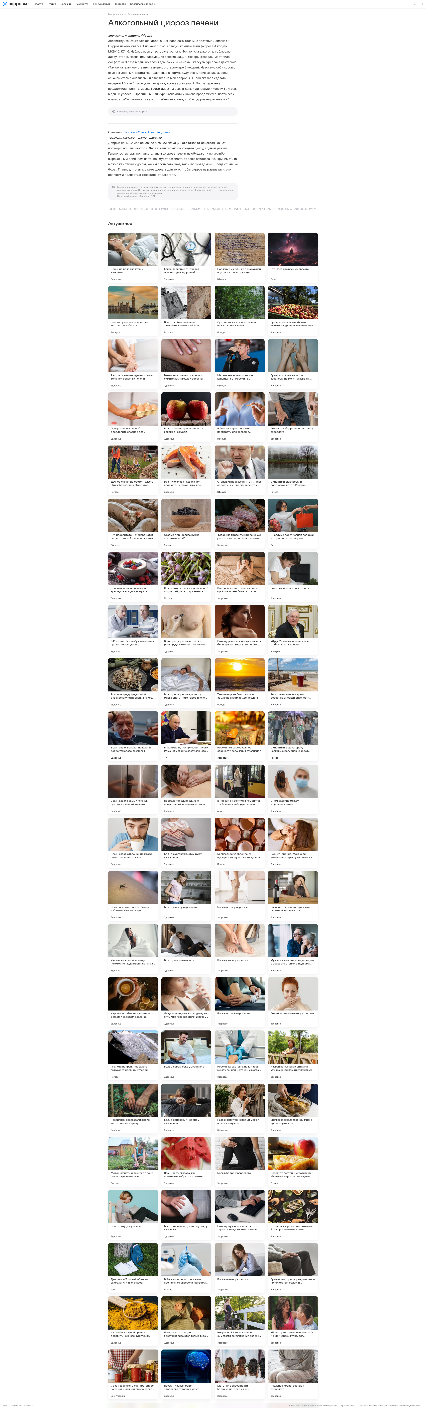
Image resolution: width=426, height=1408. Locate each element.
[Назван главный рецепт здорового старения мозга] (186, 1374)
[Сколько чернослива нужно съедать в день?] (186, 524)
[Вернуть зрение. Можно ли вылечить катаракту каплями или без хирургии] (293, 843)
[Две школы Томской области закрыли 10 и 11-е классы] (133, 1268)
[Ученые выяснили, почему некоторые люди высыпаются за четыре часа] (133, 949)
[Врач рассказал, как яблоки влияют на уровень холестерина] (293, 311)
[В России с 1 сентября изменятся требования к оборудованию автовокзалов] (240, 789)
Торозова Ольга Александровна (146, 132)
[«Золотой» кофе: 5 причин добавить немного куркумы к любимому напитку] (133, 1321)
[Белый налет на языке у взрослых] (293, 1002)
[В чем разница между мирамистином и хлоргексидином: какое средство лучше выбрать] (293, 789)
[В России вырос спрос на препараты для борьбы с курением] (240, 417)
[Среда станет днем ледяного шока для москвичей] (240, 311)
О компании (15, 1405)
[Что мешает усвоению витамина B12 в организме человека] (293, 1215)
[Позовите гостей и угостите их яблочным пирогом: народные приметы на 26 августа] (293, 1162)
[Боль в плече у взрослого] (240, 1268)
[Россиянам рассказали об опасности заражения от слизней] (240, 736)
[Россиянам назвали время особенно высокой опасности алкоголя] (293, 683)
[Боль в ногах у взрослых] (240, 896)
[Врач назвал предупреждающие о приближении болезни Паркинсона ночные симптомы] (293, 1268)
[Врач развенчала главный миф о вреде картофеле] (293, 1108)
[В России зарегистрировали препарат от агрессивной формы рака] (186, 1268)
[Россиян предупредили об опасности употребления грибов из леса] (133, 683)
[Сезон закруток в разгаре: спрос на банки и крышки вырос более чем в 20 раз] (133, 1374)
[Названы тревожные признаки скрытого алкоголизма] (293, 896)
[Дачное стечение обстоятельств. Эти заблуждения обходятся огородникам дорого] (133, 470)
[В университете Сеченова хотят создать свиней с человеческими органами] (133, 524)
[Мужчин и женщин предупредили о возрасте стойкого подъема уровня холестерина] (293, 949)
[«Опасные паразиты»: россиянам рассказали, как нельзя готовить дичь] (240, 524)
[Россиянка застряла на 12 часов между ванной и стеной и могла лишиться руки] (240, 1055)
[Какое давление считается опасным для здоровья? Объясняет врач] (186, 258)
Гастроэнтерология (137, 14)
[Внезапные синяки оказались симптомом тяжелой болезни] (186, 364)
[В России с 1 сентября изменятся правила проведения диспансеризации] (133, 630)
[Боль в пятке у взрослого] (240, 1002)
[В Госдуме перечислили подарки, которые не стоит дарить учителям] (293, 524)
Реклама (28, 1405)
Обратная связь (347, 1405)
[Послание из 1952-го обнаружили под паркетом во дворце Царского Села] (240, 258)
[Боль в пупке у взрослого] (186, 896)
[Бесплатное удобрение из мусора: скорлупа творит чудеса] (240, 843)
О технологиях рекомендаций (372, 1405)
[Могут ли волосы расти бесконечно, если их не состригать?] (240, 1374)
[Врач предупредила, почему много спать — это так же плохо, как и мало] (186, 683)
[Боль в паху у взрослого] (133, 1215)
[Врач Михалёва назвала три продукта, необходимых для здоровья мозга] (186, 470)
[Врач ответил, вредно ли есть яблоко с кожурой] (186, 417)
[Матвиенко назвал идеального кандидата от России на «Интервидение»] (240, 364)
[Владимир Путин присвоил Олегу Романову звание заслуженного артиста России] (186, 736)
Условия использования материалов (319, 1405)
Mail (5, 1405)
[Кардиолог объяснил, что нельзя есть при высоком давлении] (133, 1002)
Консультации (115, 14)
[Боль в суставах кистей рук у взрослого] (186, 843)
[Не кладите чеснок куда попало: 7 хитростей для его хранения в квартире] (186, 577)
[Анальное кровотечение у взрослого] (293, 1374)
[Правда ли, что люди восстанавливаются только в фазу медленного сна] (186, 1321)
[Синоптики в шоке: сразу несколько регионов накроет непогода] (293, 736)
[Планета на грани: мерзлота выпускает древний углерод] (133, 1055)
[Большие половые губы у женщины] (133, 258)
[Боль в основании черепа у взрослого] (186, 1108)
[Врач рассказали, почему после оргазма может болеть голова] (240, 577)
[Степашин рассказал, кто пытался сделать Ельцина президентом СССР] (240, 470)
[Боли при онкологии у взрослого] (293, 577)
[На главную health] (18, 4)
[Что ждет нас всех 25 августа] (293, 258)
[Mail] (5, 4)
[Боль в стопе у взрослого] (240, 949)
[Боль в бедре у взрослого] (240, 1162)
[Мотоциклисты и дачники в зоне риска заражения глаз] (133, 1162)
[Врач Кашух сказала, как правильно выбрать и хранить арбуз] (186, 1162)
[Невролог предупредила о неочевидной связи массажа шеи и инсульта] (186, 789)
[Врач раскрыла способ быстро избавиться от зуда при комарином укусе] (133, 896)
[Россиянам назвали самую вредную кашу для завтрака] (133, 577)
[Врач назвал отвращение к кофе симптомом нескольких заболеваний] (133, 843)
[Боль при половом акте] (186, 949)
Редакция (294, 1405)
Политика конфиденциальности (404, 1405)
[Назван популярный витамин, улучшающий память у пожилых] (293, 1055)
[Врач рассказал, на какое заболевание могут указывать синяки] (293, 364)
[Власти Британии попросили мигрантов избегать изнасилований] (133, 311)
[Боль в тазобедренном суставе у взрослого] (293, 417)
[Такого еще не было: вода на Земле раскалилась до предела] (240, 683)
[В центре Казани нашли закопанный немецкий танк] (186, 311)
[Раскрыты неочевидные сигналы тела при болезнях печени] (133, 364)
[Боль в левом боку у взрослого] (186, 1055)
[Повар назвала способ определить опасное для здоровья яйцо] (133, 417)
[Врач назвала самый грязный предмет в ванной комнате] (133, 789)
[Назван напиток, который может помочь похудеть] (240, 1108)
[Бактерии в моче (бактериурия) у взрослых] (186, 1215)
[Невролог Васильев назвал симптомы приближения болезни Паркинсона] (240, 1321)
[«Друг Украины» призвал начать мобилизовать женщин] (293, 630)
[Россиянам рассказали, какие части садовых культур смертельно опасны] (133, 1108)
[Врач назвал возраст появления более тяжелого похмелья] (133, 736)
